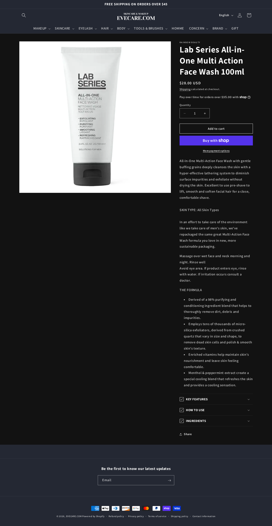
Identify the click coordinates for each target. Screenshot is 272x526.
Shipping (185, 89)
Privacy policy (136, 516)
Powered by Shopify (93, 516)
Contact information (204, 516)
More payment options (216, 150)
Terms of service (157, 516)
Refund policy (116, 516)
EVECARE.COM (74, 516)
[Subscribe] (169, 480)
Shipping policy (179, 516)
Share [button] (188, 434)
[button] (23, 15)
